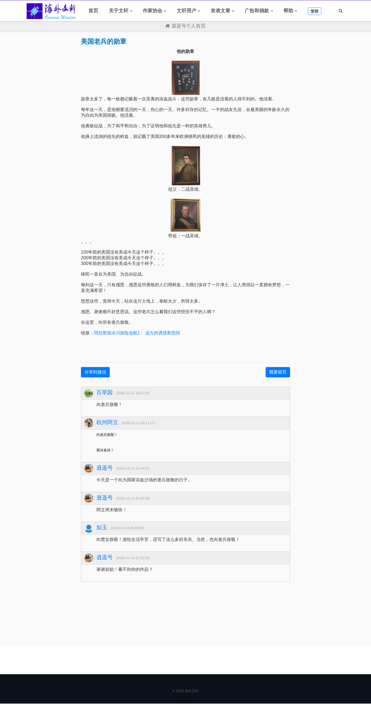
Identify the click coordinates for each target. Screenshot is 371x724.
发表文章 (220, 10)
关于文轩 (118, 10)
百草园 (104, 392)
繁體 (314, 11)
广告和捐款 (257, 10)
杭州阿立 (107, 422)
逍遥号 (104, 468)
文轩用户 (186, 10)
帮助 (288, 10)
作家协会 (152, 10)
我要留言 (278, 372)
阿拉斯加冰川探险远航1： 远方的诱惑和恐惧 (137, 333)
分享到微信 (95, 372)
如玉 (101, 527)
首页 (93, 10)
